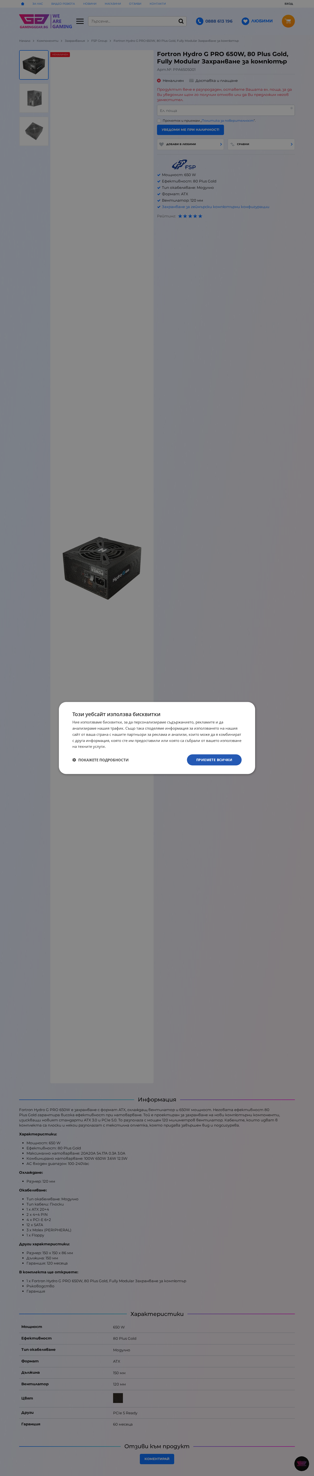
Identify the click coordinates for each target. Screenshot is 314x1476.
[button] (100, 760)
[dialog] (157, 738)
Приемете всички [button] (214, 759)
